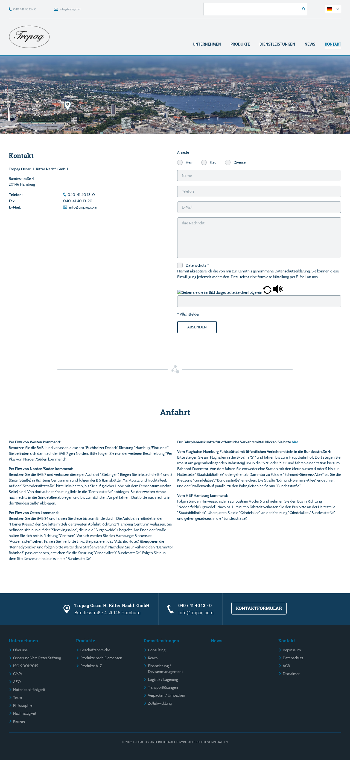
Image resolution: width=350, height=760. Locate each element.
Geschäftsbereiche (95, 650)
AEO (17, 681)
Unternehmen (207, 44)
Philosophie (22, 705)
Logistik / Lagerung (163, 679)
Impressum (292, 650)
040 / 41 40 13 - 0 (24, 9)
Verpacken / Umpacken (166, 695)
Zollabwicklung (160, 703)
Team (17, 697)
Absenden (197, 327)
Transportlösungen (163, 687)
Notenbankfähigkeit (29, 689)
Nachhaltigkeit (24, 713)
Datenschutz (293, 657)
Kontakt (333, 44)
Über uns (20, 650)
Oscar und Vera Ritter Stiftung (37, 657)
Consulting (156, 650)
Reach (153, 657)
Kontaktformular (259, 608)
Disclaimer (291, 673)
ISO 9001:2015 (25, 665)
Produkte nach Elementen (101, 657)
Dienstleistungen (277, 44)
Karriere (19, 721)
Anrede (183, 152)
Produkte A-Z (91, 665)
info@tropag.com (70, 9)
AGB (286, 665)
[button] (267, 292)
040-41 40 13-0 (81, 194)
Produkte (240, 44)
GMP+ (17, 673)
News (310, 44)
